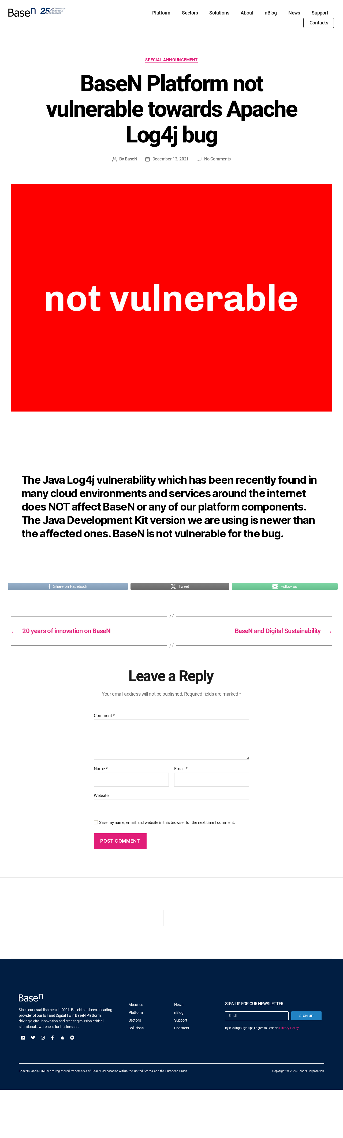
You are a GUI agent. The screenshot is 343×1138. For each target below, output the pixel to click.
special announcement (171, 59)
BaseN (131, 158)
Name (101, 768)
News (294, 13)
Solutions (219, 13)
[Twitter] (33, 1037)
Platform (161, 13)
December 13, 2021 (170, 158)
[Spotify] (72, 1037)
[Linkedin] (23, 1037)
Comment (104, 715)
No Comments (217, 158)
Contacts (319, 22)
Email (180, 768)
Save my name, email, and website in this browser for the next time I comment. (167, 822)
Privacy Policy (289, 1028)
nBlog (271, 13)
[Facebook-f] (52, 1037)
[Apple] (62, 1037)
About (247, 13)
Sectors (190, 13)
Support (320, 13)
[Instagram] (43, 1037)
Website (101, 795)
